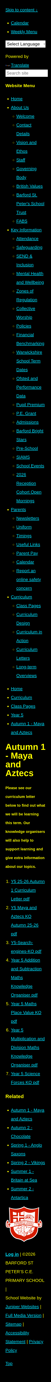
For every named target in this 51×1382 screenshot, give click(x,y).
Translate (20, 65)
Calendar (20, 22)
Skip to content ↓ (21, 9)
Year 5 (17, 714)
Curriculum (21, 697)
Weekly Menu (24, 31)
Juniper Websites (22, 1306)
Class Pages (23, 706)
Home (17, 688)
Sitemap (13, 1324)
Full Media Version (23, 1315)
